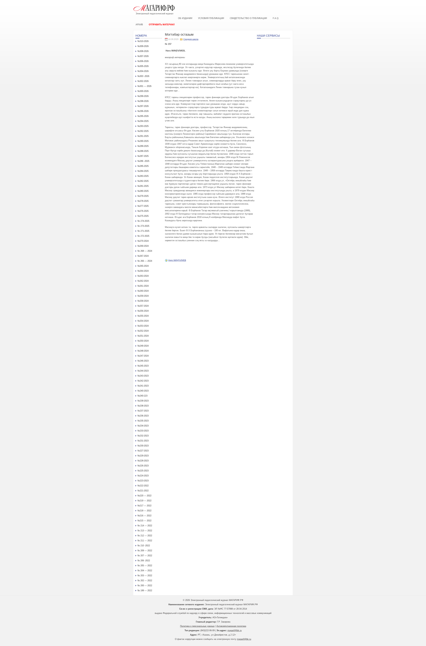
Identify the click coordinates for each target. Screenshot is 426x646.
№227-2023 (143, 450)
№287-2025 (143, 156)
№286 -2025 (143, 161)
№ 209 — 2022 (144, 550)
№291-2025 (143, 136)
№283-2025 (143, 176)
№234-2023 (143, 425)
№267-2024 (143, 256)
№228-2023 (143, 460)
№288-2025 (143, 151)
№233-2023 (143, 430)
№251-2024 (143, 336)
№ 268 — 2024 (144, 251)
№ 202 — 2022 (144, 580)
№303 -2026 (143, 76)
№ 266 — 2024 (144, 261)
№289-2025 (143, 146)
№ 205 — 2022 (144, 565)
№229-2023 (143, 455)
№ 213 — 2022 (144, 530)
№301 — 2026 (144, 86)
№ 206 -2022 (143, 560)
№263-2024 (143, 276)
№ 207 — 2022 (144, 555)
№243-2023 (143, 376)
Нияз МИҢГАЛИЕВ (177, 260)
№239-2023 (143, 400)
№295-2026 (143, 116)
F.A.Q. (276, 18)
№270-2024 (143, 241)
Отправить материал (162, 24)
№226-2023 (143, 465)
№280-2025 (143, 191)
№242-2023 (143, 381)
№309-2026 (143, 46)
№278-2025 (143, 201)
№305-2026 (143, 66)
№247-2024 (143, 356)
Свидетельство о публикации (248, 18)
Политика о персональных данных (197, 626)
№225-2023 (143, 470)
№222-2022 (143, 485)
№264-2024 (143, 271)
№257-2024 (143, 306)
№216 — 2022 (144, 515)
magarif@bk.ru (234, 630)
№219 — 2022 (144, 500)
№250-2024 (143, 341)
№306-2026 (143, 61)
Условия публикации (211, 18)
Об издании (185, 18)
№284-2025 (143, 171)
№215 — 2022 (144, 520)
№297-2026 (143, 106)
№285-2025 (143, 166)
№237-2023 (143, 410)
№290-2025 (143, 141)
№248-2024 (143, 351)
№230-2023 (143, 445)
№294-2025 (143, 121)
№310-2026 (143, 41)
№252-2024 (143, 331)
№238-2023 (143, 405)
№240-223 (142, 395)
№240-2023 (143, 390)
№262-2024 (143, 281)
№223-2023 (143, 480)
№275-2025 (143, 216)
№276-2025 (143, 211)
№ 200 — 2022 (144, 585)
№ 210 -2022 (143, 545)
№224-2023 (143, 475)
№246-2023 (143, 361)
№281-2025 (143, 186)
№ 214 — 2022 (144, 525)
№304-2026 (143, 71)
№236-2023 (143, 415)
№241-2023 (143, 386)
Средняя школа (190, 39)
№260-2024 (143, 291)
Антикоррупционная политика (231, 626)
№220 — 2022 (144, 495)
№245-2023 (143, 366)
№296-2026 (143, 111)
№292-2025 (143, 131)
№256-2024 (143, 311)
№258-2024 (143, 301)
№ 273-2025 (143, 226)
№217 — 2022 (144, 505)
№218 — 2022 (144, 510)
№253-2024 (143, 326)
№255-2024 (143, 316)
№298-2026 (143, 101)
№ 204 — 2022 (144, 570)
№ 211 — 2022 (144, 540)
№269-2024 (143, 246)
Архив (139, 24)
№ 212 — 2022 (144, 535)
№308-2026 (143, 51)
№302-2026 (143, 81)
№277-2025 (143, 206)
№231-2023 (143, 440)
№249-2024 (143, 346)
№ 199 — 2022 (144, 590)
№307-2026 (143, 56)
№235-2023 (143, 420)
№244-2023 (143, 371)
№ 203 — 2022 (144, 575)
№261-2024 (143, 286)
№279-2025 (143, 196)
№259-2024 (143, 296)
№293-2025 (143, 126)
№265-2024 (143, 266)
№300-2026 (143, 91)
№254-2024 (143, 321)
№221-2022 (143, 490)
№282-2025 (143, 181)
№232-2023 (143, 435)
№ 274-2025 (143, 221)
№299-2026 (143, 96)
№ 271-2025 (143, 231)
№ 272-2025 (143, 236)
